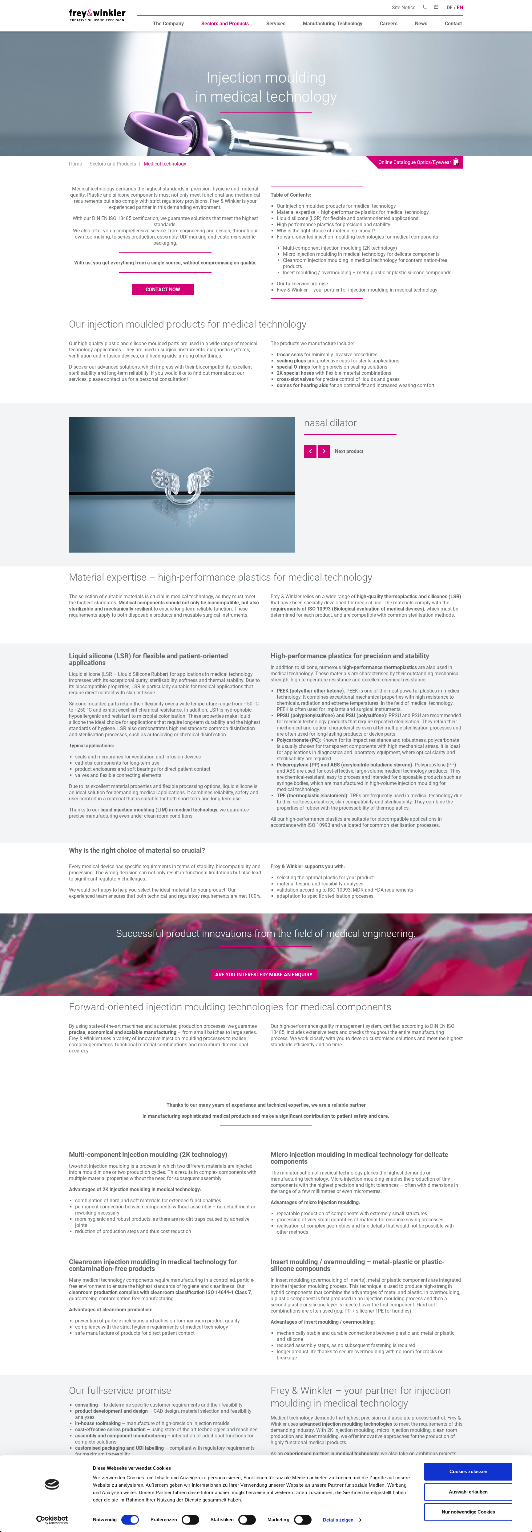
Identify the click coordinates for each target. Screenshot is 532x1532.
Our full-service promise (302, 284)
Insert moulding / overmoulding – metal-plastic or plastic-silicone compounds (367, 273)
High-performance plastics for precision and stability (333, 224)
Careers (388, 24)
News (421, 24)
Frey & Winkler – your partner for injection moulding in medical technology (357, 290)
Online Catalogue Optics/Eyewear (415, 162)
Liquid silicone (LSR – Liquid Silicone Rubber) (118, 674)
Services (275, 24)
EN (460, 7)
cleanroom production (93, 1292)
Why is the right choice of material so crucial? (326, 231)
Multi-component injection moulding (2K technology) (340, 248)
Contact (453, 24)
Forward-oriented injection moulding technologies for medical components (357, 237)
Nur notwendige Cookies (468, 1511)
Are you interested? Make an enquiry (263, 975)
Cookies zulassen (468, 1471)
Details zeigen (338, 1519)
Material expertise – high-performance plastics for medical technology (353, 212)
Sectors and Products (225, 24)
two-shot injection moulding (99, 1166)
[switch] (190, 1520)
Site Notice (403, 7)
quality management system (350, 1026)
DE (450, 7)
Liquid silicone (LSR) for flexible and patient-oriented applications (347, 218)
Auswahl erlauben (468, 1491)
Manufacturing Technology (332, 24)
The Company (168, 24)
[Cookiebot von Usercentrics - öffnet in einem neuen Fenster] (52, 1520)
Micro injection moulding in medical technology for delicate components (361, 254)
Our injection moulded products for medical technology (336, 206)
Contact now (163, 289)
